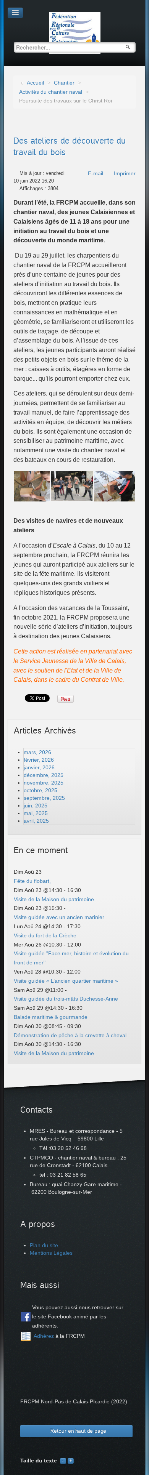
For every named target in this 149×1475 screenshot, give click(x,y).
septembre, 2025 (44, 798)
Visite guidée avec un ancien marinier (59, 917)
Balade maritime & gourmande (50, 1017)
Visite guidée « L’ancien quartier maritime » (66, 981)
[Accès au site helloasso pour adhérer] (26, 1336)
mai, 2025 (36, 813)
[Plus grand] (71, 1460)
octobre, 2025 (40, 790)
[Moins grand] (63, 1460)
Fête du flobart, (32, 881)
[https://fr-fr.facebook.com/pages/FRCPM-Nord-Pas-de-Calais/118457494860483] (26, 1316)
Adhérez (44, 1336)
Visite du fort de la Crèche (45, 935)
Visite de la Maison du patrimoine (54, 899)
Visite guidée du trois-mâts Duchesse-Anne (66, 999)
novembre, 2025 (43, 783)
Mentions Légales (51, 1253)
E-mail (95, 173)
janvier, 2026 (39, 767)
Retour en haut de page (78, 1431)
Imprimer (125, 173)
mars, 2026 (37, 752)
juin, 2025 (35, 805)
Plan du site (44, 1245)
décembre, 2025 (43, 775)
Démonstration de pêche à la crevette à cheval (70, 1035)
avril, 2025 (36, 821)
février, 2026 (39, 760)
